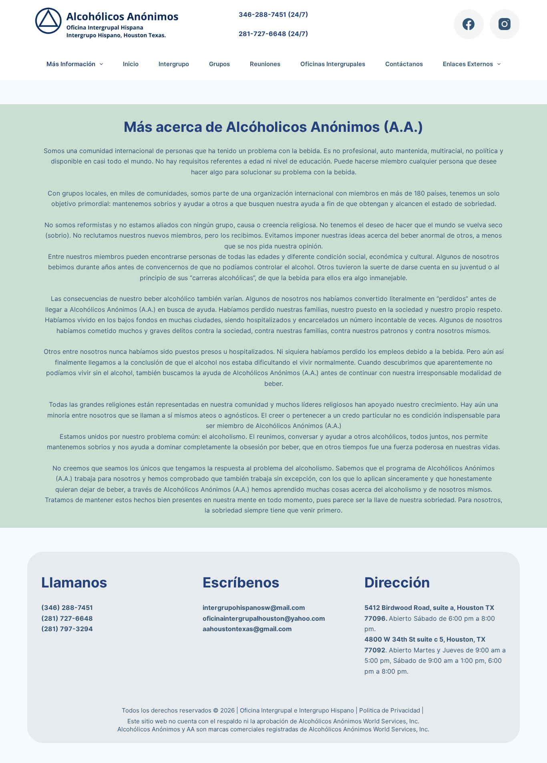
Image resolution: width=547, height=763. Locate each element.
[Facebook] (469, 24)
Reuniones (265, 64)
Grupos (219, 64)
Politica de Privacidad (390, 710)
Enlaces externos (468, 64)
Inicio (131, 64)
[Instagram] (505, 24)
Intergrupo (174, 64)
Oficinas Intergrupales (332, 64)
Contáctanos (404, 64)
